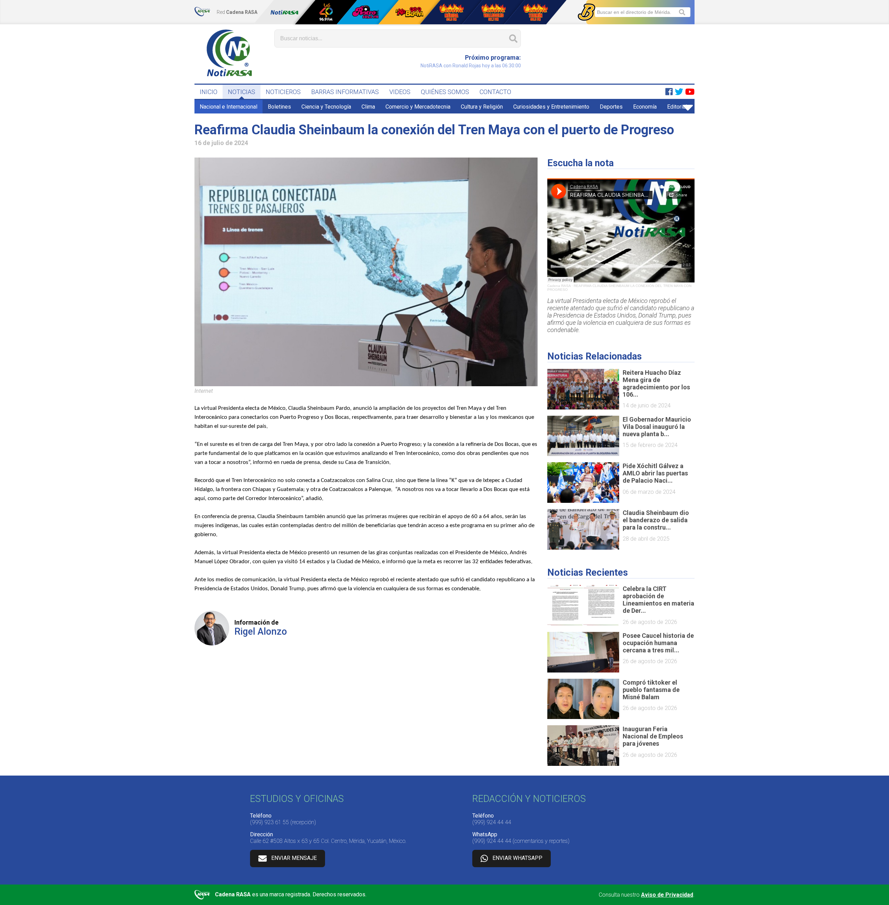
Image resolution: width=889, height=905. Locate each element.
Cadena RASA (559, 286)
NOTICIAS (241, 91)
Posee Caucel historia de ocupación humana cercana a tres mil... (658, 643)
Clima (368, 106)
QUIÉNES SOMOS (445, 91)
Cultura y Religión (482, 106)
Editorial (677, 106)
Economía (645, 106)
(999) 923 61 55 (269, 822)
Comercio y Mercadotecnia (417, 106)
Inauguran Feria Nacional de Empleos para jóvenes (653, 736)
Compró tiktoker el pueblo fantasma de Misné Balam (651, 690)
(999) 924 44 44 (491, 822)
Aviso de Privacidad (667, 894)
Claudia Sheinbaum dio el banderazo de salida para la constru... (656, 520)
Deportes (611, 106)
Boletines (279, 106)
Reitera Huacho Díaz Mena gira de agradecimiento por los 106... (656, 383)
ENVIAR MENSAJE (294, 858)
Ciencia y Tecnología (326, 106)
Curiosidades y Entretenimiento (551, 106)
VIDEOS (399, 91)
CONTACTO (495, 91)
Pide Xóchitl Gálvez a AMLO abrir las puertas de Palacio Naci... (655, 473)
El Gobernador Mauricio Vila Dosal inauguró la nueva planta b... (657, 427)
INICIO (208, 91)
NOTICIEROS (283, 91)
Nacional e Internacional (228, 106)
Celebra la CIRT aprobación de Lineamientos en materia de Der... (658, 599)
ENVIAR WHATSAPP (517, 858)
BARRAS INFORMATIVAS (345, 91)
